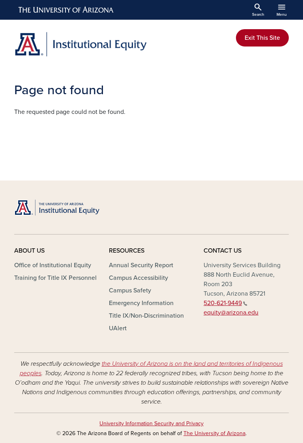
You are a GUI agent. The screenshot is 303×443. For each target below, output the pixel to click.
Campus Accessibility (138, 278)
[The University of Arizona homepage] (66, 10)
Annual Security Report (141, 265)
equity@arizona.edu (231, 312)
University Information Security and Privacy (151, 423)
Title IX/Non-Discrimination (146, 316)
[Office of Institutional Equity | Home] (80, 44)
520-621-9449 (223, 303)
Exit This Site (262, 38)
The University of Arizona (214, 433)
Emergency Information (141, 303)
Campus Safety (130, 290)
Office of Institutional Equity (52, 265)
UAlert (118, 328)
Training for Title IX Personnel (55, 278)
